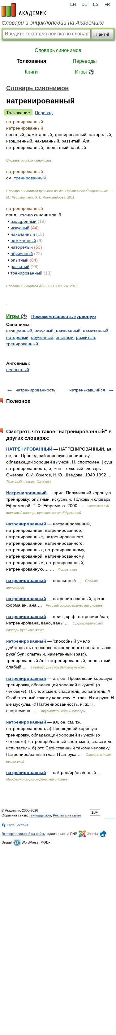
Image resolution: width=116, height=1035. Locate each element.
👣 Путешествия (15, 825)
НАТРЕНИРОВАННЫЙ (29, 449)
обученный (22, 253)
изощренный (24, 221)
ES (96, 4)
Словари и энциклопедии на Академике (53, 23)
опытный (19, 260)
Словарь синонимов (58, 50)
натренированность (35, 389)
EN (73, 4)
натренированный (26, 523)
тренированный (30, 177)
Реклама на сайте (67, 815)
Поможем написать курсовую (63, 316)
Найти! (102, 34)
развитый (20, 266)
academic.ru (24, 10)
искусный (20, 227)
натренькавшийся (87, 389)
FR (107, 4)
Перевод (44, 112)
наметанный (23, 240)
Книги (31, 71)
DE (84, 4)
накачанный (23, 234)
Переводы (85, 61)
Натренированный (26, 492)
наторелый (22, 247)
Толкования (31, 61)
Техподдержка (40, 815)
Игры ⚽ (84, 71)
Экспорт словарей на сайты (23, 834)
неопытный (17, 369)
